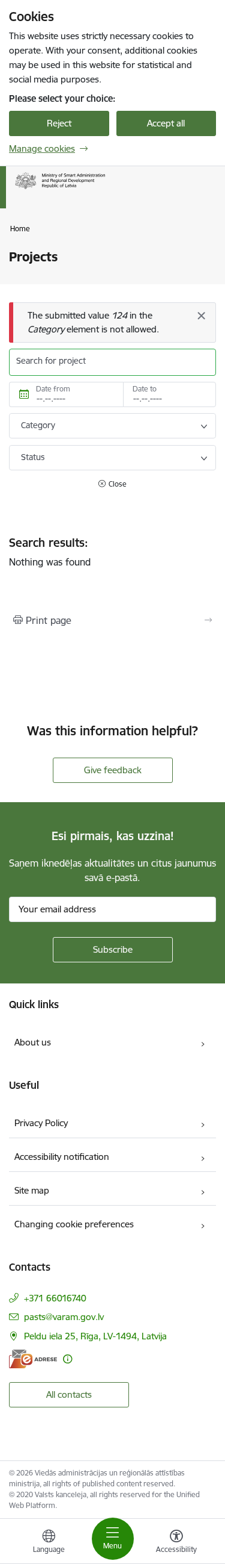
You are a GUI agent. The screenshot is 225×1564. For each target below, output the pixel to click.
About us (32, 1042)
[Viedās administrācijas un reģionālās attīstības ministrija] (105, 189)
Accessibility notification (61, 1156)
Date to (145, 388)
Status (32, 457)
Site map (31, 1190)
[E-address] (33, 1359)
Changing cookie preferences (74, 1224)
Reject (59, 123)
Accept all (166, 123)
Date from (53, 388)
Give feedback (113, 770)
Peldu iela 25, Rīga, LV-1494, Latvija (95, 1336)
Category (38, 425)
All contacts (69, 1394)
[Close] (201, 315)
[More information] (67, 1358)
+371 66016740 (55, 1298)
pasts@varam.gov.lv (64, 1317)
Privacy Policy (41, 1123)
